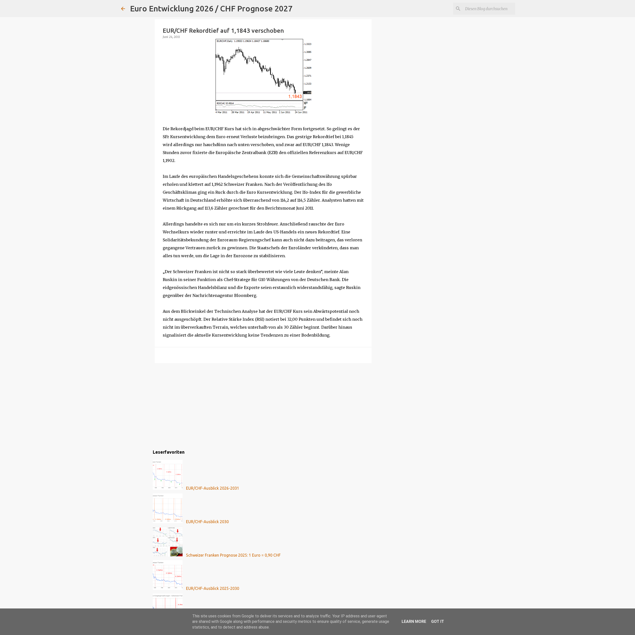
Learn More (414, 621)
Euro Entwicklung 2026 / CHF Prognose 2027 (211, 8)
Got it (437, 621)
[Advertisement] (263, 405)
